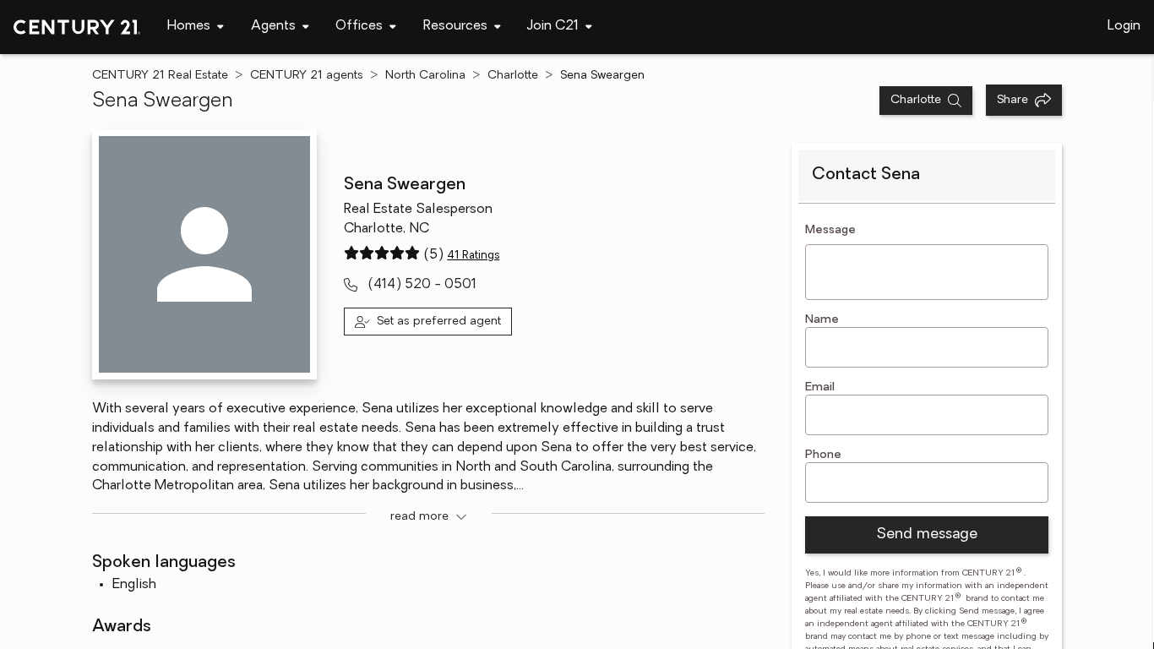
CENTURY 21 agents (306, 75)
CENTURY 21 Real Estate (160, 75)
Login (1124, 26)
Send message (926, 535)
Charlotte (512, 75)
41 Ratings (473, 255)
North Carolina (425, 75)
